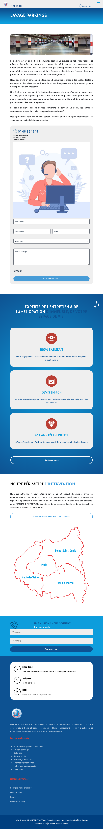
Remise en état (20, 756)
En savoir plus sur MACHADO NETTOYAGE (51, 517)
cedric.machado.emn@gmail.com (37, 694)
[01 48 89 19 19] (5, 4)
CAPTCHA (17, 271)
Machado (16, 6)
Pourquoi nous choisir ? (21, 788)
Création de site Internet (58, 823)
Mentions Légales (69, 820)
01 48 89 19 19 (87, 6)
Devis (12, 797)
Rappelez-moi (51, 649)
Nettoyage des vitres (23, 759)
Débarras (18, 753)
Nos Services (16, 792)
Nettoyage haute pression (25, 766)
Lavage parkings (21, 749)
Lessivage (18, 769)
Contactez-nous (51, 460)
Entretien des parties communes (28, 746)
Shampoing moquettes (24, 763)
